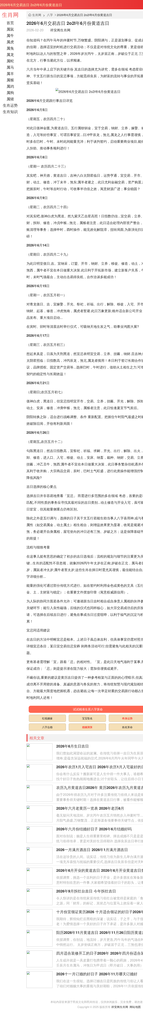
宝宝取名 (87, 718)
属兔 (10, 48)
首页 (10, 22)
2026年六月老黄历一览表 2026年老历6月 (90, 808)
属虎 (10, 41)
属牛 (10, 35)
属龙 (10, 54)
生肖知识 (10, 111)
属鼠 (10, 29)
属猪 (10, 98)
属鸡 (10, 86)
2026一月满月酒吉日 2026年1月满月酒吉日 (92, 849)
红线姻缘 (47, 718)
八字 (50, 15)
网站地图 (135, 1007)
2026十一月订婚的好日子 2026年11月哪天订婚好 (96, 973)
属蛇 (10, 60)
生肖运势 (10, 105)
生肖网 (10, 14)
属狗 (10, 92)
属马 (10, 67)
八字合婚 (47, 727)
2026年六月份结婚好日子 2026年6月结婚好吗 (94, 828)
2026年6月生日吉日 (72, 746)
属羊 (10, 73)
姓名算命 (127, 727)
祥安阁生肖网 (60, 29)
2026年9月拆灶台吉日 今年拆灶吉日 (86, 891)
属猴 (10, 79)
